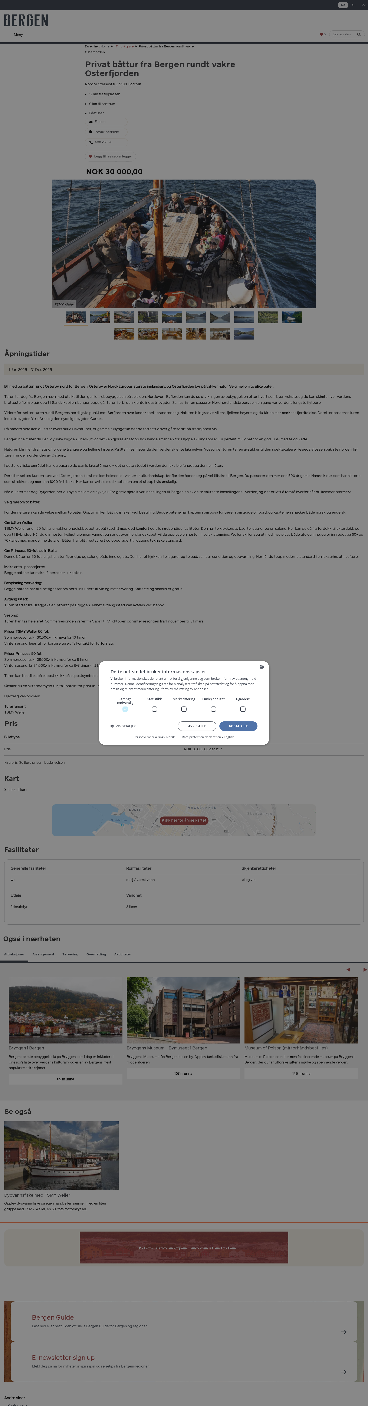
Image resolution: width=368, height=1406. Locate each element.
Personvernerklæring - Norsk (154, 737)
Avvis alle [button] (197, 726)
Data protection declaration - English (208, 737)
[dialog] (184, 703)
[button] (123, 726)
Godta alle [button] (238, 726)
